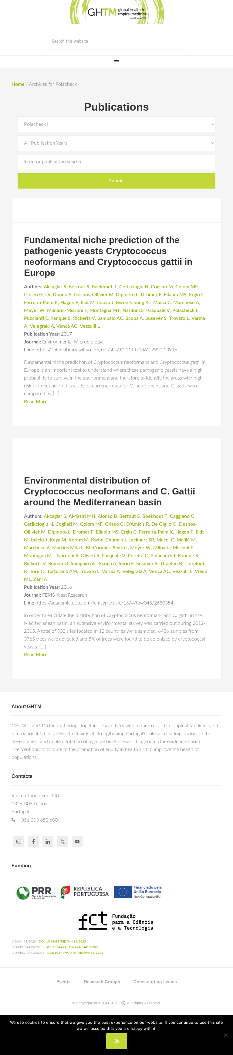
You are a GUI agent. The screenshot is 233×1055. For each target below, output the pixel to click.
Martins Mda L (67, 547)
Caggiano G (182, 516)
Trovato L (179, 318)
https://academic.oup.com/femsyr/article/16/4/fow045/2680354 (104, 603)
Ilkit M (88, 302)
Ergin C (196, 294)
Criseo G (33, 294)
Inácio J (105, 302)
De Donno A (58, 294)
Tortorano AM (62, 571)
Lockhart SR (141, 540)
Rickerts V (84, 318)
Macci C (162, 302)
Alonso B (107, 516)
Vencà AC (66, 326)
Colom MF (186, 286)
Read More (36, 401)
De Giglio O (164, 524)
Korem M (79, 540)
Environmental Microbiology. (72, 342)
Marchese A (186, 302)
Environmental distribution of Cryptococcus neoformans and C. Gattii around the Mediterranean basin (109, 491)
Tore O (37, 571)
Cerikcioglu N (133, 286)
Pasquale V (158, 310)
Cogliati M (162, 286)
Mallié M (186, 540)
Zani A (40, 579)
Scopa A (134, 318)
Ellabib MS (175, 294)
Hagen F (69, 302)
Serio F (126, 563)
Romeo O (58, 563)
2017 (66, 334)
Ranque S (60, 318)
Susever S (156, 318)
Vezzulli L (90, 326)
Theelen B (171, 563)
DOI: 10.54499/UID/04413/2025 (62, 941)
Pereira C (138, 555)
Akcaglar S (55, 286)
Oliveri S (90, 555)
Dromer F (151, 294)
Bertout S (79, 286)
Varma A (111, 571)
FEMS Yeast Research (64, 595)
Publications (116, 107)
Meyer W (34, 310)
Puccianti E (36, 318)
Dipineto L (127, 294)
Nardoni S (133, 310)
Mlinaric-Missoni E (67, 310)
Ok (116, 1041)
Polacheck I (184, 310)
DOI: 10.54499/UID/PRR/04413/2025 (73, 947)
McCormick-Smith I (107, 547)
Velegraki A (42, 326)
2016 (66, 587)
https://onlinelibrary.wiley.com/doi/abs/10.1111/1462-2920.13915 (106, 349)
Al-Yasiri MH (82, 516)
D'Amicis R (137, 524)
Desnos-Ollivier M (93, 294)
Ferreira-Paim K (41, 302)
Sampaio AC (110, 318)
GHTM (116, 12)
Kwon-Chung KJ (133, 302)
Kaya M (58, 540)
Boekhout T (104, 286)
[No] (225, 1035)
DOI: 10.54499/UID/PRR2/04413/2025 (75, 952)
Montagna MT (104, 310)
